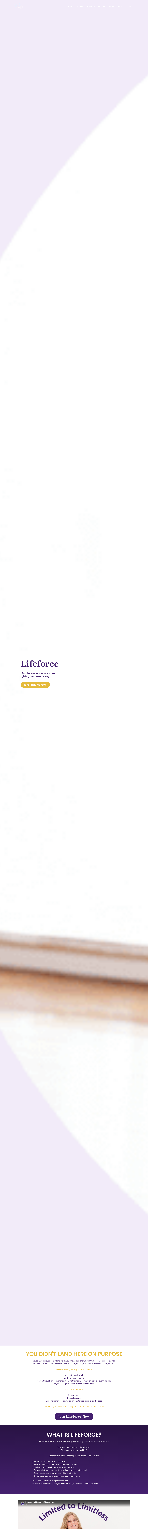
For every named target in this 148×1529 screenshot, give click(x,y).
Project (80, 6)
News (119, 6)
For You (101, 6)
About (70, 6)
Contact (129, 6)
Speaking (91, 6)
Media (111, 6)
